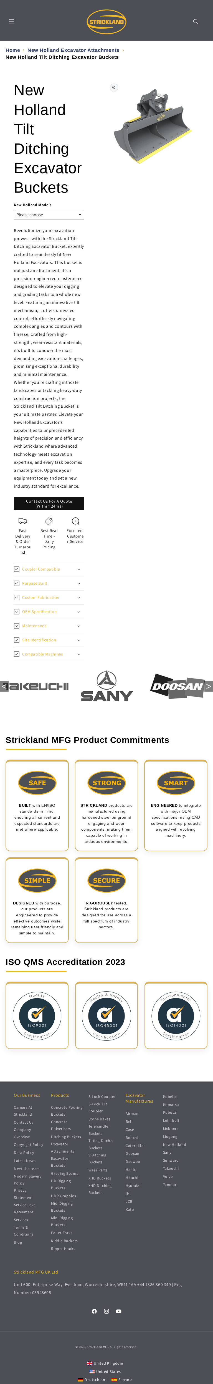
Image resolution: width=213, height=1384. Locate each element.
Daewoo (133, 1161)
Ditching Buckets (66, 1136)
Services (21, 1219)
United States (108, 1371)
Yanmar (170, 1184)
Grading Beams (64, 1173)
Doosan (133, 1153)
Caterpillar (135, 1145)
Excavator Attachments (62, 1147)
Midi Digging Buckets (62, 1207)
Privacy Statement (23, 1194)
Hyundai (133, 1185)
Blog (18, 1242)
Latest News (25, 1160)
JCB (129, 1201)
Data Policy (24, 1152)
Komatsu (171, 1104)
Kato (130, 1209)
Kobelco (170, 1096)
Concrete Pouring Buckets (67, 1111)
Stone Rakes (99, 1118)
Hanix (131, 1169)
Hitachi (132, 1177)
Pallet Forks (61, 1232)
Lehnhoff (171, 1120)
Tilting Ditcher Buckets (101, 1144)
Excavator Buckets (59, 1162)
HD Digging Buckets (61, 1184)
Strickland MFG (98, 1347)
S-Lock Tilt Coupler (97, 1107)
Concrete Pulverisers (61, 1125)
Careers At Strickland (23, 1111)
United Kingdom (108, 1363)
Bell (129, 1121)
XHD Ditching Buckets (100, 1189)
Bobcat (132, 1137)
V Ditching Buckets (97, 1158)
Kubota (169, 1112)
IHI (128, 1193)
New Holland (174, 1144)
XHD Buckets (99, 1178)
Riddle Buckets (64, 1240)
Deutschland (96, 1379)
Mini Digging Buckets (62, 1221)
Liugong (170, 1136)
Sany (167, 1152)
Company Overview (22, 1133)
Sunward (171, 1160)
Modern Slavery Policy (27, 1180)
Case (130, 1129)
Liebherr (170, 1128)
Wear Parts (98, 1170)
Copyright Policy (28, 1144)
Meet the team (27, 1168)
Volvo (168, 1176)
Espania (125, 1379)
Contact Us (24, 1122)
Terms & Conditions (24, 1231)
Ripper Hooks (63, 1248)
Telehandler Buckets (99, 1130)
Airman (132, 1113)
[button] (12, 22)
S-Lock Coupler (102, 1096)
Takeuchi (171, 1168)
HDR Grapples (63, 1195)
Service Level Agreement (25, 1208)
